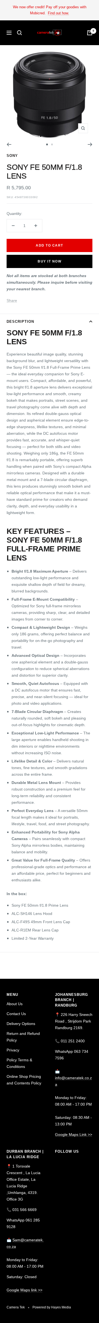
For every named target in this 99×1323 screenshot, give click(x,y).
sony (12, 156)
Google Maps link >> (24, 1290)
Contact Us (16, 1014)
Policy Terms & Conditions (19, 1063)
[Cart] (89, 32)
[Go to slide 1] (47, 144)
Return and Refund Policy (23, 1036)
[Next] (90, 144)
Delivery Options (21, 1023)
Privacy (13, 1050)
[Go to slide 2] (52, 144)
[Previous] (9, 144)
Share (12, 300)
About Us (15, 1004)
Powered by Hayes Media (51, 1307)
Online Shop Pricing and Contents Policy (24, 1079)
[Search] (19, 32)
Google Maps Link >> (73, 1134)
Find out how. (58, 13)
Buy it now (49, 261)
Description (20, 321)
